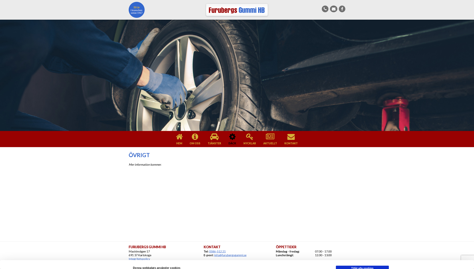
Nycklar (249, 143)
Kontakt (291, 143)
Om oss (195, 143)
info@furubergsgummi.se (230, 255)
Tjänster (214, 143)
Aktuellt (270, 143)
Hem (179, 143)
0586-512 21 (217, 251)
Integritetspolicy (139, 258)
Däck (232, 143)
